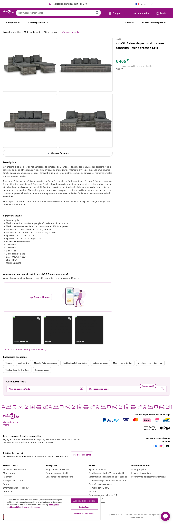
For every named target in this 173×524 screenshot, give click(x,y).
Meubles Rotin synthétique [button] (45, 363)
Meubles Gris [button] (23, 363)
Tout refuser (84, 507)
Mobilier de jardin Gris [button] (122, 363)
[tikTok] (167, 446)
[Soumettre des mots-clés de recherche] (97, 13)
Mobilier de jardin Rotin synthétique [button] (151, 363)
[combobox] (58, 13)
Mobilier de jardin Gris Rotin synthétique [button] (18, 370)
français (144, 4)
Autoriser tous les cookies (84, 501)
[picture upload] (74, 297)
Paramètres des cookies (100, 484)
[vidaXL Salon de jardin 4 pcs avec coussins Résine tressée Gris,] (30, 64)
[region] (52, 508)
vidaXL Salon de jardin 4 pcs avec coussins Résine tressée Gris (140, 45)
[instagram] (161, 446)
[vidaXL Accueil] (8, 11)
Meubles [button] (8, 363)
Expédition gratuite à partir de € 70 (70, 3)
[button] (27, 330)
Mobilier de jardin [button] (100, 363)
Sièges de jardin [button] (42, 370)
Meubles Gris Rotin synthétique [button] (75, 363)
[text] (123, 61)
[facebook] (156, 446)
